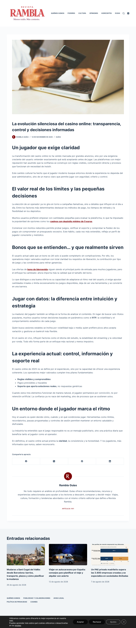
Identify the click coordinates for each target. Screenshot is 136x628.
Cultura (82, 13)
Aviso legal (59, 598)
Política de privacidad (17, 602)
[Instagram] (128, 13)
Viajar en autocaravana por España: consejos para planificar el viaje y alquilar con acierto (67, 572)
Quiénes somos (57, 13)
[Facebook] (26, 461)
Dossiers (119, 13)
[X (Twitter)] (54, 461)
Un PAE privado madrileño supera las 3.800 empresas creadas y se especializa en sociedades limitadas (109, 572)
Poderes (71, 13)
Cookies (33, 602)
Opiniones (93, 13)
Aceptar (80, 622)
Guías (58, 137)
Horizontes (106, 13)
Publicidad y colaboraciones (36, 598)
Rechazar (97, 622)
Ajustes (113, 622)
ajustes (18, 625)
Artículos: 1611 (68, 509)
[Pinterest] (82, 461)
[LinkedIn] (110, 461)
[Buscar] (124, 13)
